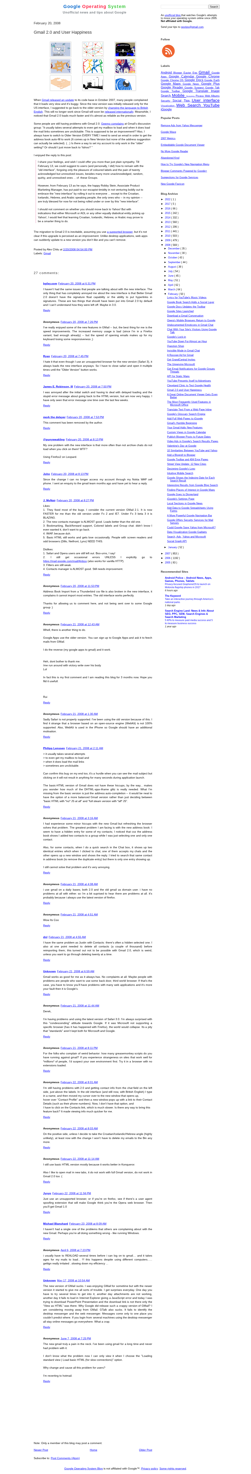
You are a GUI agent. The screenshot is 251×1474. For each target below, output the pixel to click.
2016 (168, 208)
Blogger (178, 72)
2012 (168, 226)
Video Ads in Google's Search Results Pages (192, 441)
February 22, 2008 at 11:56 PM (71, 1193)
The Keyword (173, 595)
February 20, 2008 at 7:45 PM (69, 356)
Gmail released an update (58, 99)
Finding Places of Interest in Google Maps (191, 489)
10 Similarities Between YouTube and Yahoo (192, 450)
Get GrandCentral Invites (181, 359)
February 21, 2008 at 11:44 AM (80, 1005)
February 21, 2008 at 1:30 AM (79, 713)
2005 (168, 562)
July (171, 271)
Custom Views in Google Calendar (186, 432)
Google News (192, 83)
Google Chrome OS (173, 80)
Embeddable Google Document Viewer (183, 144)
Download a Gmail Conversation (185, 315)
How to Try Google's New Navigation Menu (185, 164)
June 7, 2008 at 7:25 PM (76, 1338)
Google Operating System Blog (83, 1468)
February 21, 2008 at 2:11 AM (84, 748)
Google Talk (212, 87)
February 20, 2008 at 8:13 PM (84, 439)
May (171, 280)
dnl (45, 937)
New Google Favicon (172, 183)
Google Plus (210, 83)
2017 (168, 203)
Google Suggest (195, 87)
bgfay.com (50, 283)
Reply (46, 310)
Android (167, 72)
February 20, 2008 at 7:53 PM (85, 417)
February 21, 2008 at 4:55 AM (67, 937)
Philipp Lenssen (54, 748)
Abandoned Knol (170, 157)
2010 (168, 235)
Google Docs (194, 80)
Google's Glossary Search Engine (186, 414)
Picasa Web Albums (208, 95)
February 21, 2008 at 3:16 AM (79, 818)
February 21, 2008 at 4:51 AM (79, 914)
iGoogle (166, 109)
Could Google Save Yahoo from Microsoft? (191, 527)
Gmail (47, 253)
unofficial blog (173, 15)
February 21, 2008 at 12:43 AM (80, 624)
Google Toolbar (172, 91)
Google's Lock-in (176, 336)
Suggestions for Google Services (179, 177)
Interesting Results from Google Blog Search (192, 485)
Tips (188, 100)
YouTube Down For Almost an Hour (187, 341)
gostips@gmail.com (192, 26)
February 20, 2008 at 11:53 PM (80, 586)
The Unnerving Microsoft (181, 364)
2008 (168, 245)
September (174, 262)
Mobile (179, 95)
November (174, 253)
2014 (168, 217)
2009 (168, 240)
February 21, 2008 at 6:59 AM (75, 971)
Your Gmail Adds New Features (185, 427)
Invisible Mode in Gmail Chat (183, 350)
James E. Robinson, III (58, 386)
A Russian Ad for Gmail (180, 355)
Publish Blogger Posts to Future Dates (189, 436)
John (46, 473)
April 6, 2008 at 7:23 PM (75, 1250)
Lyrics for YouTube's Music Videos (186, 297)
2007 (168, 553)
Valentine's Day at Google (181, 445)
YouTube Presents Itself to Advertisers (189, 380)
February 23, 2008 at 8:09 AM (87, 1223)
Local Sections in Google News (185, 503)
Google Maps (172, 83)
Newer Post (41, 1449)
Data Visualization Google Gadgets (187, 532)
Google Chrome (208, 76)
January (173, 547)
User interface (206, 100)
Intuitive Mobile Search (180, 473)
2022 (168, 199)
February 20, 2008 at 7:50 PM (92, 386)
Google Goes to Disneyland (182, 494)
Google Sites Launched (180, 311)
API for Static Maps (178, 376)
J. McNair (49, 500)
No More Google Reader (174, 151)
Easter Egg (191, 72)
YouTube (211, 105)
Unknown (49, 971)
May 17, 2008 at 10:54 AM (73, 1280)
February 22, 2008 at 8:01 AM (79, 1082)
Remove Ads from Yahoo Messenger (181, 125)
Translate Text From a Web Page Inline (189, 409)
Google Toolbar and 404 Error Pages (187, 459)
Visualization (168, 105)
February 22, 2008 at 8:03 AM (79, 1128)
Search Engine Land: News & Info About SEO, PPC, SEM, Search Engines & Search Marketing (189, 613)
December (174, 248)
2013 (168, 222)
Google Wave (168, 131)
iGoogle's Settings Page (180, 498)
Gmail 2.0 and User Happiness (184, 389)
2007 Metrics (168, 138)
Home (93, 1449)
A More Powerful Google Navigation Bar (189, 515)
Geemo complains (112, 123)
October (173, 257)
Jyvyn (47, 1193)
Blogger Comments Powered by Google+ (184, 170)
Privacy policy (149, 1468)
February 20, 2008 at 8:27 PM (75, 500)
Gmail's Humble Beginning (182, 423)
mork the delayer (54, 417)
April (171, 284)
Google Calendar (182, 76)
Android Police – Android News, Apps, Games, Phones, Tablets (188, 579)
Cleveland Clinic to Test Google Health (189, 385)
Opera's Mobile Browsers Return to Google (191, 320)
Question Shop (175, 346)
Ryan (46, 356)
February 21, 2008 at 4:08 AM (79, 884)
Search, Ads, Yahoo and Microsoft (186, 536)
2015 (168, 213)
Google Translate (197, 91)
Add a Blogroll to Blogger (181, 455)
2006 (168, 558)
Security (167, 100)
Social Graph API (177, 541)
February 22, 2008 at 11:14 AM (80, 1158)
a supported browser (120, 231)
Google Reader (173, 87)
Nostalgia (191, 96)
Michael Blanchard (55, 1223)
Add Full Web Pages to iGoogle (185, 418)
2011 (168, 231)
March (172, 289)
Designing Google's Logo (181, 468)
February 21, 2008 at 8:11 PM (79, 1047)
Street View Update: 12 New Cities (186, 464)
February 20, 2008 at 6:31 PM (76, 283)
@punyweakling (54, 439)
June (171, 275)
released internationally (119, 111)
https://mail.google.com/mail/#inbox (65, 561)
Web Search (189, 105)
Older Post (145, 1449)
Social (178, 100)
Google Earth (212, 80)
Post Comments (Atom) (65, 1458)
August (172, 266)
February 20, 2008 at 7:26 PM (79, 321)
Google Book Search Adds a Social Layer (190, 302)
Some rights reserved (172, 1468)
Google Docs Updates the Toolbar (186, 306)
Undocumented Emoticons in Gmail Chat (190, 324)
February (173, 293)
